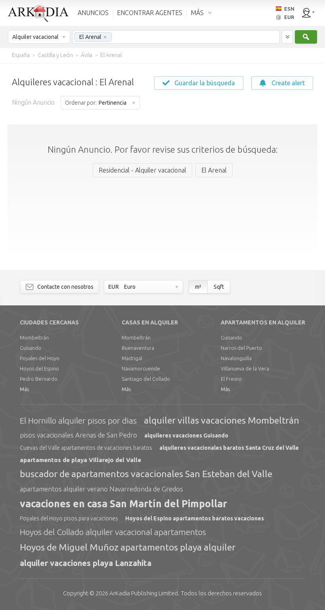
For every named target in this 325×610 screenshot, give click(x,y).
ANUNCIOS (93, 12)
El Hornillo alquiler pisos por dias (78, 420)
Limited (143, 593)
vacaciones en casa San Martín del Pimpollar (123, 503)
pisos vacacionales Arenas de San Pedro (78, 435)
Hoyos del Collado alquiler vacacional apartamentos (113, 532)
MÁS (197, 12)
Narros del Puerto (241, 348)
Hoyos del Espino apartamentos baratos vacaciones (194, 518)
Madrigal (132, 358)
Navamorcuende (141, 368)
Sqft (219, 287)
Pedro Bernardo (38, 379)
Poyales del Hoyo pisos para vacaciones (69, 518)
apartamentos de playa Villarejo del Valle (80, 460)
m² (198, 287)
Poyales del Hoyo (39, 358)
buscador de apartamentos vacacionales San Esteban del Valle (146, 474)
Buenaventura (138, 348)
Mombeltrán (34, 337)
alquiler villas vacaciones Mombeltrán (221, 420)
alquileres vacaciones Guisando (186, 435)
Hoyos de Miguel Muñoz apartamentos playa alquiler (127, 547)
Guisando (30, 348)
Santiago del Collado (146, 379)
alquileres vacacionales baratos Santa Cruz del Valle (229, 448)
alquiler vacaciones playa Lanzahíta (85, 563)
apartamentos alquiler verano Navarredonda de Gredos (101, 489)
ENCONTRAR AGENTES (149, 12)
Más (24, 389)
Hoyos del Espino (39, 368)
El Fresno (231, 379)
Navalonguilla (236, 358)
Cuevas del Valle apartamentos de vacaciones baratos (86, 448)
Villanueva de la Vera (245, 368)
